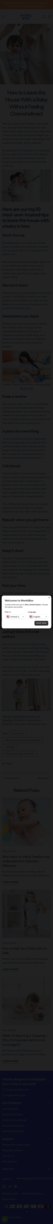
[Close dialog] (49, 597)
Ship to (8, 612)
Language (32, 612)
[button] (15, 616)
